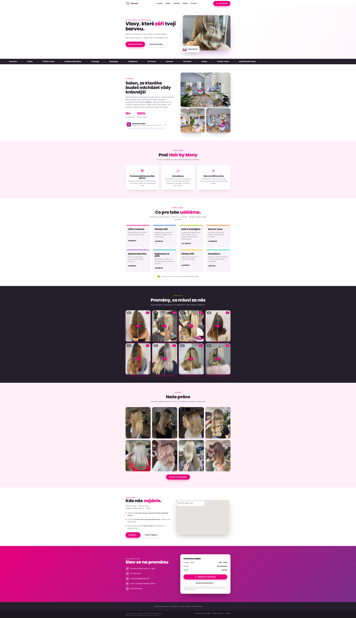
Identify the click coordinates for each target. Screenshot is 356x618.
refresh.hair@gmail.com (140, 578)
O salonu (159, 3)
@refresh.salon (136, 588)
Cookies (227, 613)
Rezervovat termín (135, 44)
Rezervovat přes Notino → (205, 583)
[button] (138, 422)
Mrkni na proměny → (156, 44)
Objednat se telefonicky (207, 577)
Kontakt (194, 3)
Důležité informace (217, 613)
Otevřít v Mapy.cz (151, 535)
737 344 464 (135, 573)
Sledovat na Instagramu (178, 477)
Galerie (185, 3)
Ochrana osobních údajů (202, 613)
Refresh (135, 3)
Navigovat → (133, 535)
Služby (168, 3)
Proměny (176, 3)
